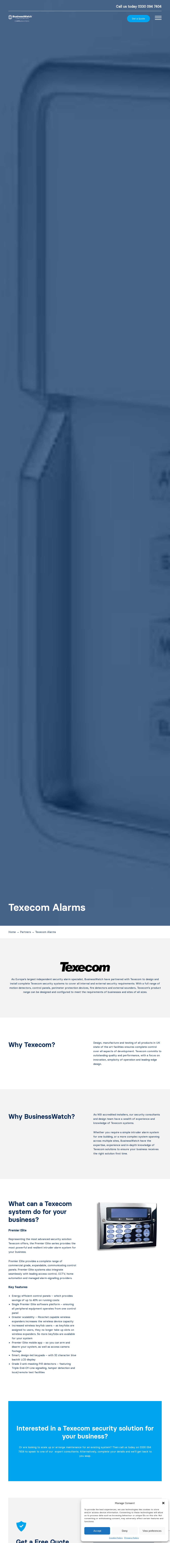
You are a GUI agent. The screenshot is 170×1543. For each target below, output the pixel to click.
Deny (125, 1530)
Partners (25, 932)
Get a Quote (138, 18)
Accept (97, 1530)
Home (12, 932)
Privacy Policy (131, 1538)
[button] (163, 1503)
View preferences (152, 1530)
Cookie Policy (116, 1538)
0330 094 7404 (150, 6)
